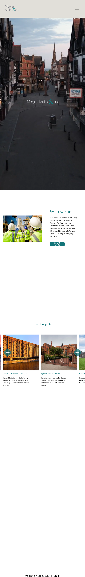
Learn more (57, 244)
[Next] (77, 352)
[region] (42, 360)
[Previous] (7, 352)
